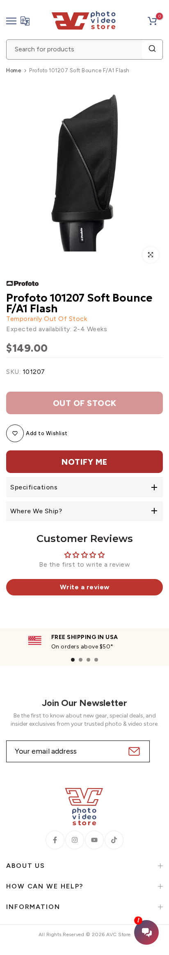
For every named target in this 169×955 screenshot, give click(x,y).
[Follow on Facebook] (55, 839)
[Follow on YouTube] (94, 839)
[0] (152, 20)
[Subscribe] (133, 751)
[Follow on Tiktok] (114, 839)
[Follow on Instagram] (74, 839)
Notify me (84, 462)
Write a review (85, 587)
